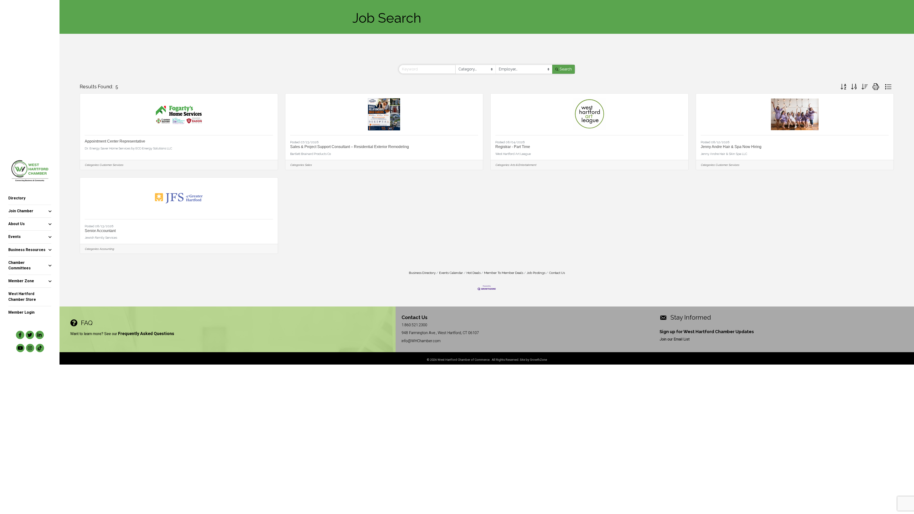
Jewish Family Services (101, 237)
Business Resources (26, 250)
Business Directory (422, 273)
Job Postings (536, 273)
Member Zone (21, 281)
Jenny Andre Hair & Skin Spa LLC (724, 154)
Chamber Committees (19, 265)
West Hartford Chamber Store (22, 296)
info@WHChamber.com (421, 341)
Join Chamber (20, 211)
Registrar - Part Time (512, 147)
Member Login (21, 312)
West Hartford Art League (513, 154)
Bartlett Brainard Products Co (310, 154)
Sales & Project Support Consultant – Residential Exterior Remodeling (349, 147)
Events (14, 237)
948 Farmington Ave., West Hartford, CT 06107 (440, 333)
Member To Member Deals (503, 273)
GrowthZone (538, 359)
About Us (16, 224)
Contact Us (557, 273)
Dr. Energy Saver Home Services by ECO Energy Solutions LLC (128, 148)
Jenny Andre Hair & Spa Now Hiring (731, 147)
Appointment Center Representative (115, 141)
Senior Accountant (100, 231)
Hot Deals (474, 273)
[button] (843, 86)
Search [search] (566, 69)
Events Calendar (451, 273)
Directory (16, 198)
